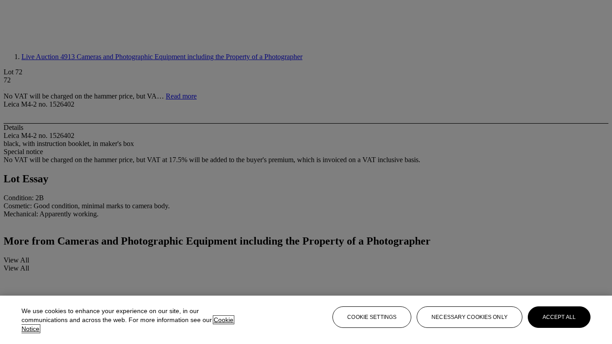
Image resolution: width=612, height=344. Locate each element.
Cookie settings (372, 317)
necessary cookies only (469, 317)
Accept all (559, 317)
